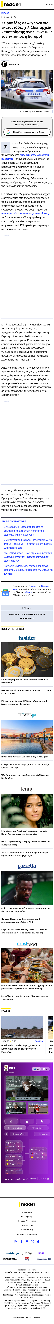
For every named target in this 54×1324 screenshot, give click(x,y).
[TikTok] (38, 1241)
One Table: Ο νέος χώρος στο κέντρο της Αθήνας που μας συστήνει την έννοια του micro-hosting (26, 987)
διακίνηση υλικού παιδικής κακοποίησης (25, 213)
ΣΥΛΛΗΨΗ (14, 614)
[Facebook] (21, 1241)
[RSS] (16, 1241)
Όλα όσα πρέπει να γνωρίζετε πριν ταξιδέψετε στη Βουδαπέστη (25, 776)
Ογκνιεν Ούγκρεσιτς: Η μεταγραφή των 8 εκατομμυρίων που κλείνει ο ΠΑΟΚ (20, 920)
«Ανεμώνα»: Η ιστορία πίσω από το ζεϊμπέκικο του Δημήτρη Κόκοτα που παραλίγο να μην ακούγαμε (24, 531)
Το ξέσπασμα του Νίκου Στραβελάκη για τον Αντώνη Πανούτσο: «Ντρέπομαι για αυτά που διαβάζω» (28, 557)
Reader (32, 586)
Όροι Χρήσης (27, 1216)
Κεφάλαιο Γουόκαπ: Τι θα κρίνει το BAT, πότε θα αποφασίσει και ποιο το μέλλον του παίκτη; (24, 931)
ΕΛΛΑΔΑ (5, 13)
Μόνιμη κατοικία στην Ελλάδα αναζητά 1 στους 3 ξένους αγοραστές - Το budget (24, 702)
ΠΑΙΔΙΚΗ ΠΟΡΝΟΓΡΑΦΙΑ (34, 614)
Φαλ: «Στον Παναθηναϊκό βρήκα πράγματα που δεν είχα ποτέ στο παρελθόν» (25, 909)
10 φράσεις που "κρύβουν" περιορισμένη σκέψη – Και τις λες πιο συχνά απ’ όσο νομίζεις (25, 832)
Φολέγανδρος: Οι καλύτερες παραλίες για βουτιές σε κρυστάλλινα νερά (26, 766)
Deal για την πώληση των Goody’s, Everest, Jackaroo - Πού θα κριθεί (26, 691)
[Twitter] (32, 1241)
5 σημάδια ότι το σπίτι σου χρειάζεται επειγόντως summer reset (24, 997)
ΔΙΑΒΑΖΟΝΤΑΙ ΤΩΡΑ (13, 521)
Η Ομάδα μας (27, 1230)
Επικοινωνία (27, 1212)
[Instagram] (27, 1241)
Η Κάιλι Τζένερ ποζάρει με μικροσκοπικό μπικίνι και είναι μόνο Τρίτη (26, 843)
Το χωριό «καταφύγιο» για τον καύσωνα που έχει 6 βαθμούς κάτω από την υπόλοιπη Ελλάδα (28, 570)
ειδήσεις (28, 592)
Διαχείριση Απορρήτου (27, 1234)
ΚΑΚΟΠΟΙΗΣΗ (27, 618)
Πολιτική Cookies (27, 1225)
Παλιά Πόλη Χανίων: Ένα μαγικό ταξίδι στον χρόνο (25, 757)
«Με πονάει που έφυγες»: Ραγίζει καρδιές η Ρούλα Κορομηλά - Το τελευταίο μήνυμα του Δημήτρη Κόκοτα (28, 544)
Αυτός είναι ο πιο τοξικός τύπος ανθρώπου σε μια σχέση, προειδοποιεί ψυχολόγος (24, 854)
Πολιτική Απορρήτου (27, 1221)
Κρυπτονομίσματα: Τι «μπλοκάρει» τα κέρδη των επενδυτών (24, 681)
